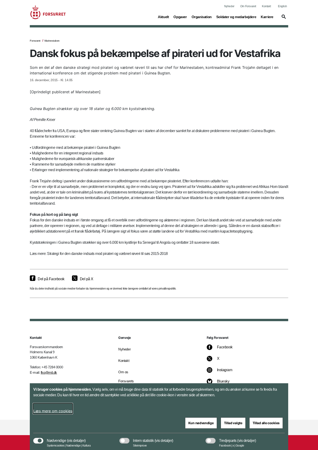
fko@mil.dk (49, 372)
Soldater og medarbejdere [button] (236, 17)
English (282, 6)
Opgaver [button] (180, 17)
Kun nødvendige (201, 423)
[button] (283, 19)
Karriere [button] (267, 17)
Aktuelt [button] (163, 17)
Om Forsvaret (248, 6)
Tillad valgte (233, 423)
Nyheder (229, 6)
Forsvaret (35, 40)
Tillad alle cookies (266, 423)
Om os (123, 372)
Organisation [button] (202, 17)
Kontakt (266, 6)
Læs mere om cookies (52, 411)
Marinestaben (52, 40)
